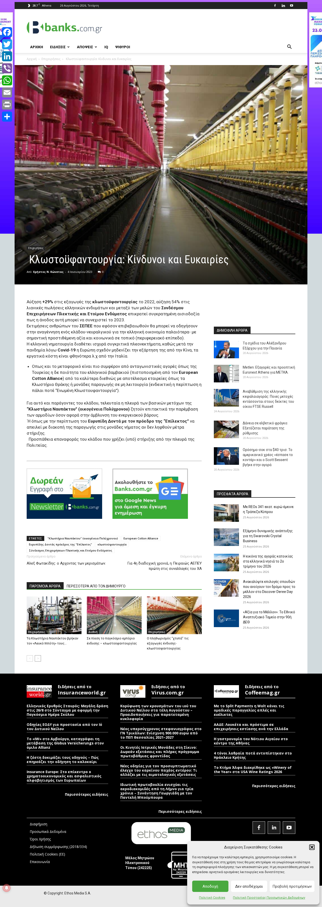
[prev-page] (30, 658)
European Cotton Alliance (141, 538)
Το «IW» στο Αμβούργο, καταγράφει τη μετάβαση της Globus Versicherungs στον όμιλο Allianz (65, 743)
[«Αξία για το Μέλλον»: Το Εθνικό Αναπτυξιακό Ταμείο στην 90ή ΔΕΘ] (226, 618)
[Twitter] (7, 44)
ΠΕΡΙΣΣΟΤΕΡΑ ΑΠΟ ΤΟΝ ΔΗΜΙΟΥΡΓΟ (96, 586)
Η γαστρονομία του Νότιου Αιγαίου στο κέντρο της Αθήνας (251, 740)
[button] (311, 847)
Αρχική (32, 59)
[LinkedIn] (7, 56)
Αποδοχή (210, 886)
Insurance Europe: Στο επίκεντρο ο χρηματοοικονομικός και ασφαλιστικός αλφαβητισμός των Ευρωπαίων (64, 776)
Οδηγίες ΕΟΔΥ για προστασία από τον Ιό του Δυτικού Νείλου (64, 726)
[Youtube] (291, 5)
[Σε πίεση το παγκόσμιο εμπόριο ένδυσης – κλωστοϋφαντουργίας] (114, 615)
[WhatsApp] (7, 80)
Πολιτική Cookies (212, 897)
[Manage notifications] (7, 888)
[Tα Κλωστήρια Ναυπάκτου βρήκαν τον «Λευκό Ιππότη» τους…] (54, 615)
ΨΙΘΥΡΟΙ (122, 46)
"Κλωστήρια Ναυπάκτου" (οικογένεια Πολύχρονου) (83, 538)
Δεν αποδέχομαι (249, 886)
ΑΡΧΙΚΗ (36, 46)
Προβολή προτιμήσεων (292, 886)
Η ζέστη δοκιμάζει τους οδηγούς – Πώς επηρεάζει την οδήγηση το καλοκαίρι (63, 759)
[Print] (7, 104)
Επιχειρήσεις (51, 59)
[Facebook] (275, 5)
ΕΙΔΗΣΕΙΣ (58, 46)
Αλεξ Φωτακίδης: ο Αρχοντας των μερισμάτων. (66, 563)
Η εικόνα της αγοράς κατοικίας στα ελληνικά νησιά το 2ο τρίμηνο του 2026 (268, 561)
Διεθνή (93, 632)
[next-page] (38, 658)
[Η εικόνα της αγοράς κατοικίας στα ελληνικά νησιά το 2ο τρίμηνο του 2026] (226, 562)
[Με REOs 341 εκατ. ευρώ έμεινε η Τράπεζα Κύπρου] (226, 513)
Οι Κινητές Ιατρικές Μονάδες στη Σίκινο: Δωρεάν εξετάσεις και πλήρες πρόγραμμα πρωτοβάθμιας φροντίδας (159, 751)
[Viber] (7, 68)
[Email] (7, 92)
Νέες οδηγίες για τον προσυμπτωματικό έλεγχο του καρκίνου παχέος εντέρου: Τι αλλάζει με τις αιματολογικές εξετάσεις (158, 770)
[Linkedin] (283, 5)
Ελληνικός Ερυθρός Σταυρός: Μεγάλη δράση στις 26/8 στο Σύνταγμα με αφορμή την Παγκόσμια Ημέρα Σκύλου (67, 710)
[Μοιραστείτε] (7, 117)
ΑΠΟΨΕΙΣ (85, 46)
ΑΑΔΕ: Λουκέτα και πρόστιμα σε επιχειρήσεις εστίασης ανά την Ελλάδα (251, 726)
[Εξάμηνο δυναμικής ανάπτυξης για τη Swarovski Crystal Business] (226, 537)
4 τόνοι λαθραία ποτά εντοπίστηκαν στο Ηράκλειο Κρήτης (253, 755)
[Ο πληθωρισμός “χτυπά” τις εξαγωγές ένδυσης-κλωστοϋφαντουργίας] (174, 615)
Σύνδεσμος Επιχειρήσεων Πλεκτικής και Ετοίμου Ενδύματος (70, 550)
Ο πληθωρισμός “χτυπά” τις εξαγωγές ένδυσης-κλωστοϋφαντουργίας (168, 643)
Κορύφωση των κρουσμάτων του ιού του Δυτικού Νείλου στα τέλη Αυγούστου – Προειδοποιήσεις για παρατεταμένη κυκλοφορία (158, 712)
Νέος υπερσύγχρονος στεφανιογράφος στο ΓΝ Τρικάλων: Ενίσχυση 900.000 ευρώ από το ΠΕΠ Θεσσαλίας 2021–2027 (161, 733)
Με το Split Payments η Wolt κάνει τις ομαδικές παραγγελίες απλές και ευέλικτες (249, 710)
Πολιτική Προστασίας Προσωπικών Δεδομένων (269, 897)
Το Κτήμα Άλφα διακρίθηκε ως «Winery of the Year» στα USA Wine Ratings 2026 (253, 769)
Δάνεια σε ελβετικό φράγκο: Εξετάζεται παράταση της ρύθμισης (265, 428)
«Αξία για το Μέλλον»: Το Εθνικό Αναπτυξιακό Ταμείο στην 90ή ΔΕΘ (269, 617)
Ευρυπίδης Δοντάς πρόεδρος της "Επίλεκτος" (60, 544)
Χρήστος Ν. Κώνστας (48, 272)
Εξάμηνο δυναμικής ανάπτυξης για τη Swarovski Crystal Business (268, 536)
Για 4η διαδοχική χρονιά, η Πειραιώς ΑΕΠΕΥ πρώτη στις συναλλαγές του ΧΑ (164, 566)
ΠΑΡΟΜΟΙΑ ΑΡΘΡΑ (45, 586)
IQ (106, 46)
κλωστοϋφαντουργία (112, 544)
